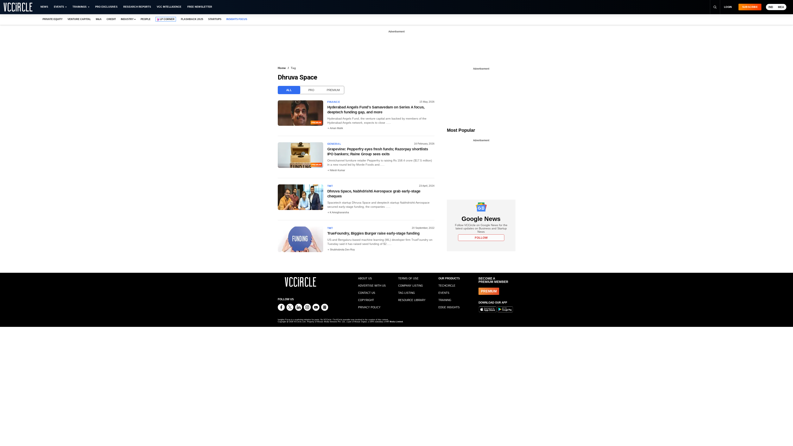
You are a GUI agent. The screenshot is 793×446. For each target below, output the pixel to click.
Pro (311, 90)
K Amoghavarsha (339, 212)
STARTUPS (214, 19)
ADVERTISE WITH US (372, 285)
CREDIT (111, 19)
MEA (781, 7)
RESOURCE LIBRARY (412, 300)
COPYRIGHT (366, 300)
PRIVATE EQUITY (53, 19)
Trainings (79, 6)
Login (728, 7)
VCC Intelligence (169, 6)
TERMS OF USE (408, 278)
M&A (99, 19)
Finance (333, 102)
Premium (333, 90)
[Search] (715, 7)
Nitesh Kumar (337, 170)
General (334, 143)
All (289, 90)
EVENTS (443, 292)
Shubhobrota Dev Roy (342, 249)
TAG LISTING (406, 292)
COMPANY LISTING (410, 285)
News (44, 6)
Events (59, 6)
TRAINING (444, 300)
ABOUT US (365, 278)
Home (282, 68)
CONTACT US (366, 292)
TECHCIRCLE (446, 285)
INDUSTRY (127, 19)
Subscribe (750, 7)
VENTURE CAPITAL (79, 19)
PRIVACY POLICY (369, 307)
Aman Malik (336, 128)
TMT (330, 186)
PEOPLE (146, 19)
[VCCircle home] (18, 7)
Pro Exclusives (106, 6)
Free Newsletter (199, 6)
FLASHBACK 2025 (192, 19)
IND (770, 7)
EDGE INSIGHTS (449, 307)
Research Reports (137, 6)
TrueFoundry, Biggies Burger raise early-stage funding (373, 233)
